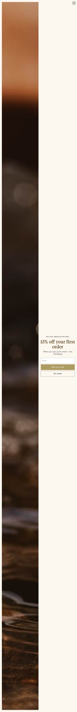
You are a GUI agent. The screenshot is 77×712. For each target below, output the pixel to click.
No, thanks (58, 374)
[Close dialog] (73, 3)
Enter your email (57, 367)
